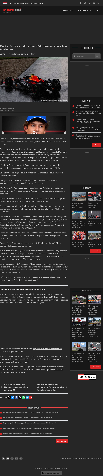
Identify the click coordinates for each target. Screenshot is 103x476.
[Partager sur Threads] (20, 397)
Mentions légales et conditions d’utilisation (74, 459)
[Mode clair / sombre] (97, 10)
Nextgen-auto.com (47, 468)
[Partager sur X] (9, 397)
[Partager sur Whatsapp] (23, 397)
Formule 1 (66, 10)
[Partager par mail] (30, 397)
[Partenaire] (86, 377)
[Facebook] (80, 3)
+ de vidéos (96, 367)
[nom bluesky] (85, 3)
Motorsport (83, 10)
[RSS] (98, 3)
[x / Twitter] (89, 3)
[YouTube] (93, 3)
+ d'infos (97, 145)
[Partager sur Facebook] (16, 397)
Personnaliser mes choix (51, 473)
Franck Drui (10, 109)
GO (97, 56)
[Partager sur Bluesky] (12, 397)
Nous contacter (96, 459)
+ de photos (95, 251)
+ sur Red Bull (61, 441)
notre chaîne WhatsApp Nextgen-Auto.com (48, 356)
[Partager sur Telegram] (27, 397)
